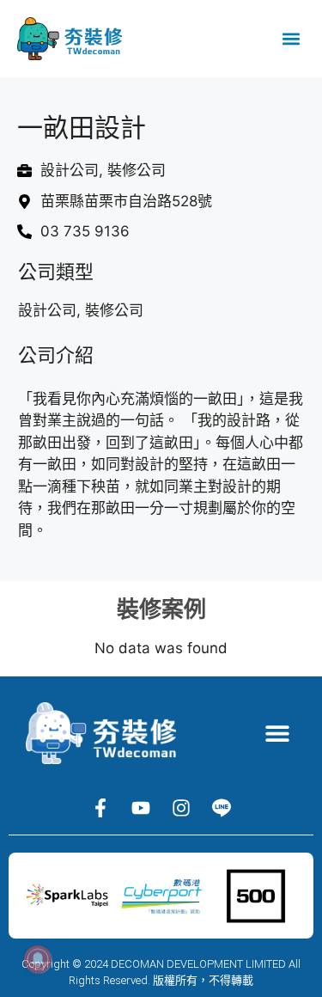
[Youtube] (140, 807)
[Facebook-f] (100, 807)
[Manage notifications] (38, 959)
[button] (290, 39)
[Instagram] (181, 807)
